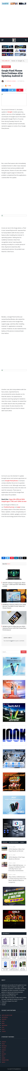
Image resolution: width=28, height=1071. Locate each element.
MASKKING (4, 1025)
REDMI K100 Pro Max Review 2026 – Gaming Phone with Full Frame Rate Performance (14, 628)
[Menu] (2, 40)
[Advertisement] (14, 21)
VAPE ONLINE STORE (7, 1015)
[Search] (26, 40)
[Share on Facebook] (5, 90)
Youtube (3, 1004)
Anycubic (4, 1054)
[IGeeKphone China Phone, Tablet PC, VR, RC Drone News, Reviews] (14, 40)
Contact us (4, 994)
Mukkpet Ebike (5, 1060)
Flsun (3, 1052)
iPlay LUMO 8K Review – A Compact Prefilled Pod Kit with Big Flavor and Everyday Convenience (17, 867)
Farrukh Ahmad (11, 81)
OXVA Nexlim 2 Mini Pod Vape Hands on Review (16, 850)
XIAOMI (22, 842)
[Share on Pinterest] (19, 90)
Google (6, 67)
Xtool (3, 1056)
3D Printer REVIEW (13, 842)
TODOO (4, 1031)
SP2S (3, 1027)
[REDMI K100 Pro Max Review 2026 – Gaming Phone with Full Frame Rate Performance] (14, 617)
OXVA (3, 1021)
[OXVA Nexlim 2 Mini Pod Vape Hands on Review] (4, 848)
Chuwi (3, 1043)
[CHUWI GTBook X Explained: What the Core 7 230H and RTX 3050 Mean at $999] (14, 574)
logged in (12, 640)
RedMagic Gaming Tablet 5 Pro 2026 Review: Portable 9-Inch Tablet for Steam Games (14, 606)
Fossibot (4, 1047)
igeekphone (18, 1069)
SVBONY (4, 1041)
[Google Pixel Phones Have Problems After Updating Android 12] (14, 99)
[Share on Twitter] (12, 90)
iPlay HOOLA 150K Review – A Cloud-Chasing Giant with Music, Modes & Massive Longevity (17, 879)
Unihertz (4, 1050)
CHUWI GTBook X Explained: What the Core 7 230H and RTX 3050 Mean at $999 (14, 584)
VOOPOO (4, 1019)
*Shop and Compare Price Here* (9, 1001)
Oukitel (3, 1058)
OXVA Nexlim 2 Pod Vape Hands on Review (17, 858)
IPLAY (3, 1029)
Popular (5, 842)
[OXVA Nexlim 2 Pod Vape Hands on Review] (4, 856)
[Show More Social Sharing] (25, 90)
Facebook (3, 1003)
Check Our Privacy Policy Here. (8, 995)
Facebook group (9, 507)
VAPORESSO (5, 1017)
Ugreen (3, 1062)
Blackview (4, 1045)
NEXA (3, 1023)
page (18, 507)
